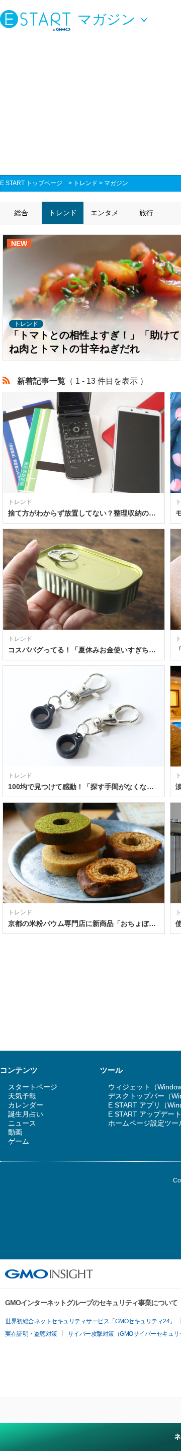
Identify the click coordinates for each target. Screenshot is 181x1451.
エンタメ (104, 213)
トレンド (85, 183)
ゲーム (18, 1141)
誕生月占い (25, 1114)
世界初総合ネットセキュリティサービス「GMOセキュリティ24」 (90, 1321)
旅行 (146, 213)
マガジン (116, 183)
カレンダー (25, 1105)
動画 (15, 1132)
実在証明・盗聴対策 (31, 1333)
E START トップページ (31, 183)
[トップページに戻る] (37, 20)
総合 (21, 213)
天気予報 (22, 1096)
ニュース (22, 1123)
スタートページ (32, 1087)
